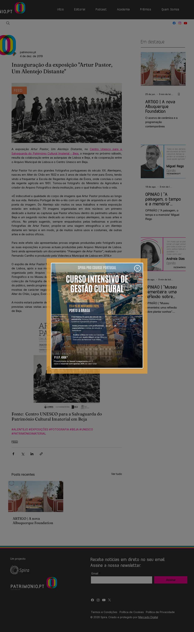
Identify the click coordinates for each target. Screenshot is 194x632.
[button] (137, 268)
